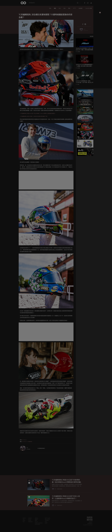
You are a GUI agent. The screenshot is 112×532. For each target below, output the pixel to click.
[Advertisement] (46, 21)
